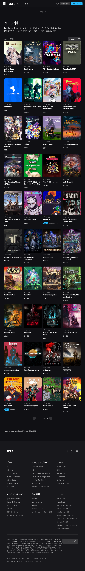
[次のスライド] (50, 418)
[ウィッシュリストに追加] (20, 43)
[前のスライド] (34, 418)
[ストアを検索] (6, 12)
